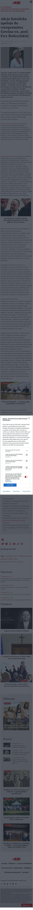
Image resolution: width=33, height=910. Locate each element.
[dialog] (16, 455)
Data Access (16, 491)
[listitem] (16, 450)
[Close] (29, 419)
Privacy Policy (26, 491)
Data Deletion (6, 491)
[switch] (26, 455)
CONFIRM (10, 485)
